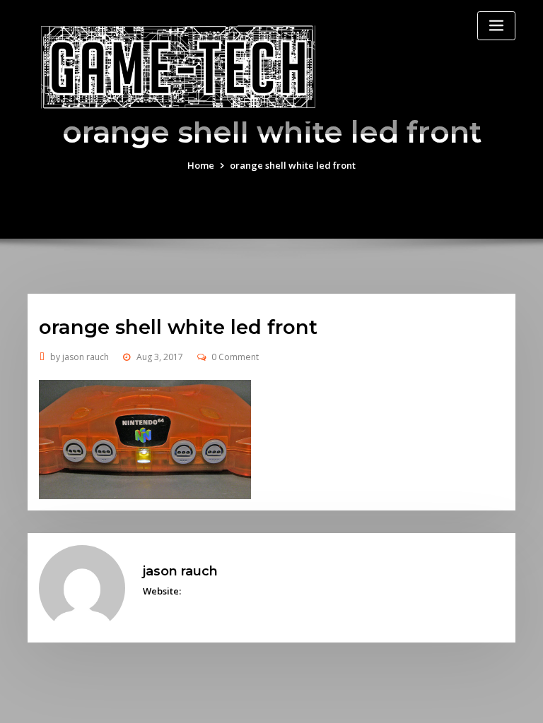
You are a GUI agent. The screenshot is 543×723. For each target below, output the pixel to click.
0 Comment (235, 357)
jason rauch (79, 357)
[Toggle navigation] (496, 25)
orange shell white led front (293, 165)
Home (200, 165)
